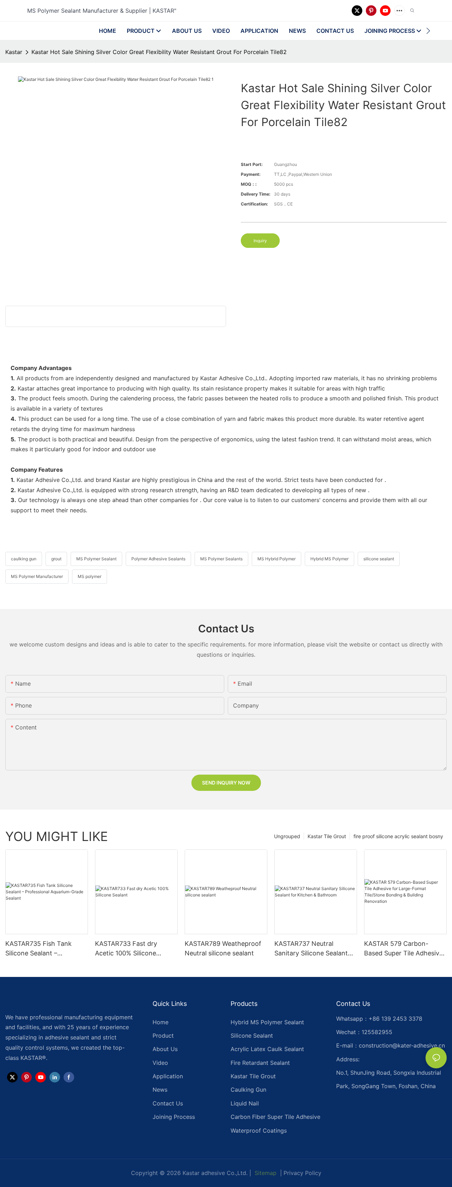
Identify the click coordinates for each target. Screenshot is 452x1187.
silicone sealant (378, 558)
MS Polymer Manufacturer (37, 576)
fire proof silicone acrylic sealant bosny (398, 836)
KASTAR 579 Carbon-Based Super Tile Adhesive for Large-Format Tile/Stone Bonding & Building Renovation (403, 949)
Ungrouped (287, 836)
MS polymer (89, 576)
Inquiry (260, 240)
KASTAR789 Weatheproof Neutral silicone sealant (223, 948)
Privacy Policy (302, 1172)
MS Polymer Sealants (221, 558)
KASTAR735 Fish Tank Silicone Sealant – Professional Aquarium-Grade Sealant (40, 949)
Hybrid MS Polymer (329, 558)
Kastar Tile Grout (327, 836)
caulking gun (23, 558)
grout (56, 558)
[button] (428, 31)
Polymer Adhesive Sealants (158, 558)
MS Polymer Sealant (96, 558)
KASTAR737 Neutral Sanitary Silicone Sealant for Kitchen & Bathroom (311, 949)
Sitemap (264, 1172)
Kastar (13, 51)
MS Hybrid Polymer (276, 558)
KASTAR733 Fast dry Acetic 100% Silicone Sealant (126, 949)
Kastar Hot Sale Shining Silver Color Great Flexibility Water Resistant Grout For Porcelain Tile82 (159, 51)
